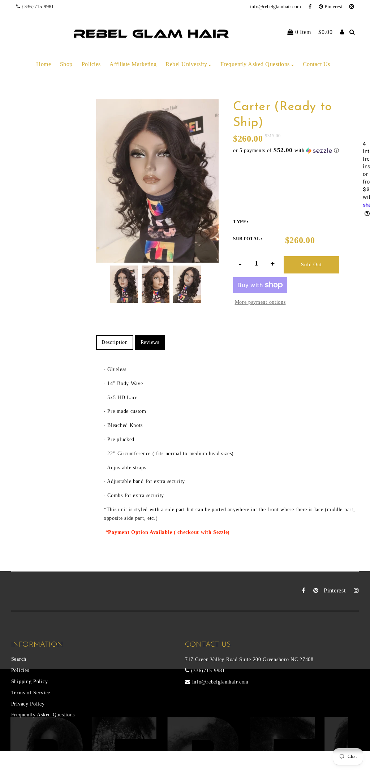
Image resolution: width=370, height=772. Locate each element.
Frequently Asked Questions (43, 714)
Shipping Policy (29, 681)
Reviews (150, 342)
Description (115, 342)
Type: (241, 221)
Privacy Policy (28, 704)
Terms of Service (30, 692)
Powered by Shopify (125, 764)
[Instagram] (351, 6)
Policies (20, 670)
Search (18, 659)
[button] (298, 150)
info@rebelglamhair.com (275, 6)
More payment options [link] (260, 302)
